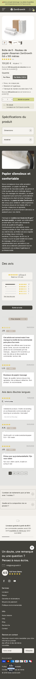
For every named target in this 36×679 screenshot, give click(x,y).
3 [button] (18, 473)
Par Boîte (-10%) (20, 77)
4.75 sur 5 (22, 275)
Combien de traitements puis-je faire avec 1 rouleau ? (16, 494)
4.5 (5, 572)
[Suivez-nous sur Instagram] (9, 581)
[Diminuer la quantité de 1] (3, 99)
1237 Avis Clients (15, 572)
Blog (3, 622)
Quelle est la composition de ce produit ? (14, 504)
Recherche (6, 625)
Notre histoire (7, 615)
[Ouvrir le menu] (4, 9)
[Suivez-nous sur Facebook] (4, 581)
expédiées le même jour (17, 531)
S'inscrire (29, 651)
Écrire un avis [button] (17, 308)
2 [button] (14, 473)
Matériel (7, 140)
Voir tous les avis (9, 296)
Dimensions (8, 130)
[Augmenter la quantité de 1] (12, 99)
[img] (6, 327)
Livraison (5, 592)
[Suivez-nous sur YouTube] (15, 581)
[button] (7, 59)
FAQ (3, 619)
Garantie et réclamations (11, 599)
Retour (4, 595)
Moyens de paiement (9, 602)
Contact (5, 628)
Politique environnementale (12, 605)
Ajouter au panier (23, 99)
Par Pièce (6, 77)
